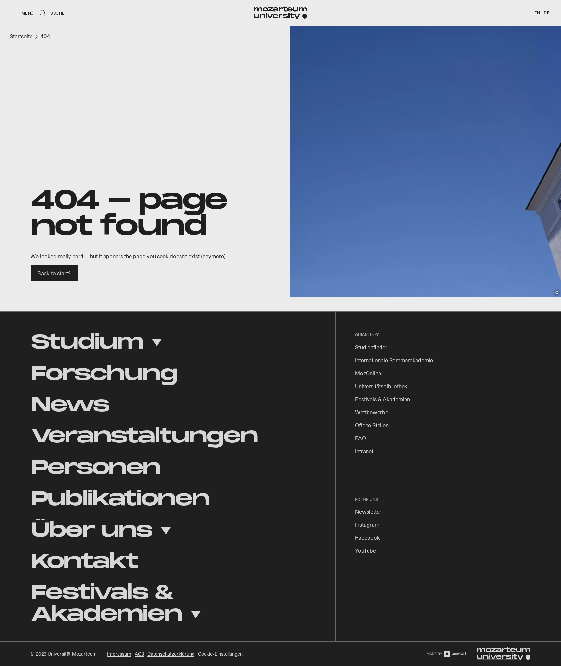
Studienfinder (371, 347)
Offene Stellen (372, 425)
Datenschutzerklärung (170, 654)
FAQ (360, 438)
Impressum (119, 654)
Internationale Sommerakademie (394, 360)
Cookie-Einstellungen (220, 654)
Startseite (21, 36)
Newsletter (368, 511)
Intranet (364, 451)
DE (546, 12)
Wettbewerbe (371, 412)
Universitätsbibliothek (381, 386)
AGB (139, 654)
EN (537, 12)
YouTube (365, 550)
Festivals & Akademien (382, 399)
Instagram (367, 524)
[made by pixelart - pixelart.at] (446, 654)
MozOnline (368, 373)
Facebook (367, 537)
